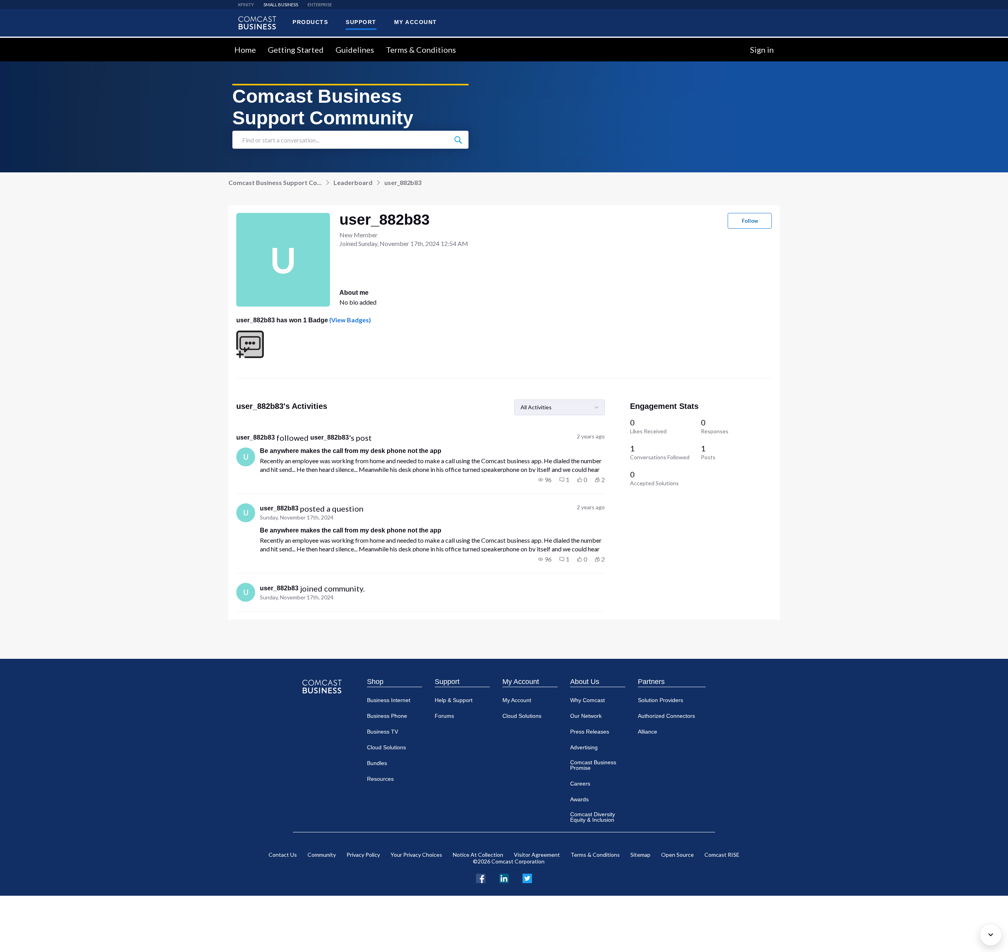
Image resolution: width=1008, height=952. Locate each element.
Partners (651, 681)
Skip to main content (32, 42)
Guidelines (354, 49)
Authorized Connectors (666, 716)
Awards (579, 799)
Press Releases (589, 731)
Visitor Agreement (537, 854)
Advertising (584, 747)
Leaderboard (353, 182)
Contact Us (283, 854)
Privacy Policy (363, 854)
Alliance (647, 731)
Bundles (377, 763)
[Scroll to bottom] (991, 935)
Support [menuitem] (361, 22)
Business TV (382, 731)
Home (245, 49)
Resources (380, 779)
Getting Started (296, 49)
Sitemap (640, 854)
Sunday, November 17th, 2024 (297, 517)
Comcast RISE (721, 854)
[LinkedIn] (504, 877)
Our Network (586, 716)
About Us (584, 681)
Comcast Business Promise (593, 765)
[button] (545, 479)
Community (322, 854)
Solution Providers (660, 700)
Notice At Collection (478, 854)
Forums (444, 716)
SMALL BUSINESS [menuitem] (280, 4)
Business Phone (387, 716)
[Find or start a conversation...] (457, 139)
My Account (520, 681)
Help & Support (453, 700)
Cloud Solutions (386, 747)
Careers (580, 783)
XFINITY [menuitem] (246, 4)
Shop (375, 681)
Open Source (677, 854)
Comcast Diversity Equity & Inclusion (592, 817)
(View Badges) (349, 319)
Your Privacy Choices (416, 854)
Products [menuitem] (310, 22)
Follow (750, 221)
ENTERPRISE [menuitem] (320, 4)
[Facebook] (480, 877)
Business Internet (388, 700)
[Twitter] (527, 877)
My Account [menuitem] (415, 22)
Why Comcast (587, 700)
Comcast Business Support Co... (275, 182)
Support (447, 681)
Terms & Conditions (421, 49)
